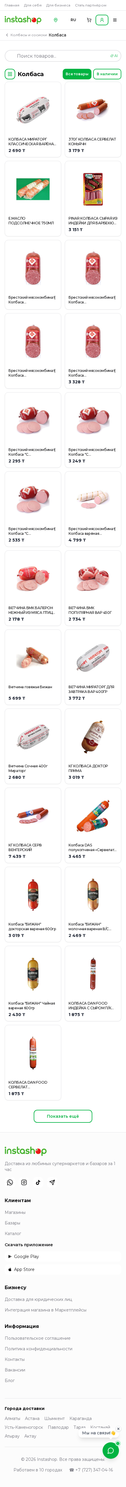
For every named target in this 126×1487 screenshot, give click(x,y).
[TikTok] (38, 1182)
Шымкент (54, 1418)
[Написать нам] (111, 1450)
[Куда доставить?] (56, 20)
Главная (12, 5)
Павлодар (58, 1427)
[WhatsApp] (10, 1182)
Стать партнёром (90, 5)
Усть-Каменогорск (24, 1427)
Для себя (33, 5)
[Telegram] (52, 1182)
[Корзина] (89, 20)
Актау (30, 1436)
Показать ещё (63, 1116)
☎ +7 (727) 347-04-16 (91, 1470)
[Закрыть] (118, 1430)
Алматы (12, 1418)
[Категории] (10, 74)
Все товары (77, 74)
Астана (32, 1418)
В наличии (107, 74)
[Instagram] (24, 1182)
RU (73, 20)
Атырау (12, 1436)
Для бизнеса (58, 5)
